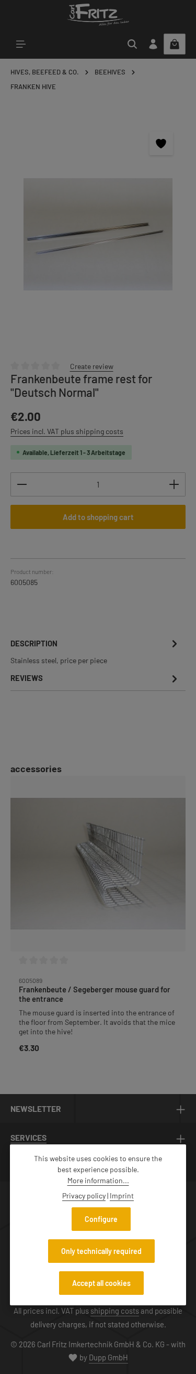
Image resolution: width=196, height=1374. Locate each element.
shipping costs (114, 1310)
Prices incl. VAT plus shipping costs (66, 431)
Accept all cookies (101, 1283)
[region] (98, 234)
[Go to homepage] (98, 15)
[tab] (95, 651)
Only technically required (101, 1251)
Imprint (122, 1195)
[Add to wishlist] (161, 143)
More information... (98, 1180)
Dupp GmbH (108, 1357)
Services (28, 1137)
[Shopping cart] (175, 44)
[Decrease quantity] (21, 484)
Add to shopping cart (98, 517)
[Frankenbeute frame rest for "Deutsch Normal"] (98, 234)
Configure (101, 1219)
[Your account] (153, 44)
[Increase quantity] (174, 484)
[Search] (132, 44)
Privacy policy (84, 1195)
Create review (91, 366)
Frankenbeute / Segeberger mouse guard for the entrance (94, 993)
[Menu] (20, 44)
